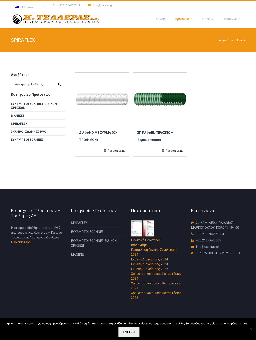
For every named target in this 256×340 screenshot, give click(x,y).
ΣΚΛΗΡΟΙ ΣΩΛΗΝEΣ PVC (28, 131)
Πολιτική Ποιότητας (146, 240)
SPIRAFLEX (19, 123)
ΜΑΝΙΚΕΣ (18, 115)
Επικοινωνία (231, 19)
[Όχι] (251, 329)
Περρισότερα (116, 150)
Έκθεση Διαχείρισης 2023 (149, 264)
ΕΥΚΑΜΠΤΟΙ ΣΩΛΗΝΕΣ (27, 139)
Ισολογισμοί (140, 245)
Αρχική (161, 19)
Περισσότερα (21, 242)
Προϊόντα (182, 19)
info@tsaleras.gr (103, 5)
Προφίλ (207, 19)
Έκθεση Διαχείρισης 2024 (149, 259)
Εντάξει (129, 332)
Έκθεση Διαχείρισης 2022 (149, 269)
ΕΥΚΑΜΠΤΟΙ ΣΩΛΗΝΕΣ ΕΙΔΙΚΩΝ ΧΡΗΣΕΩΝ (34, 105)
